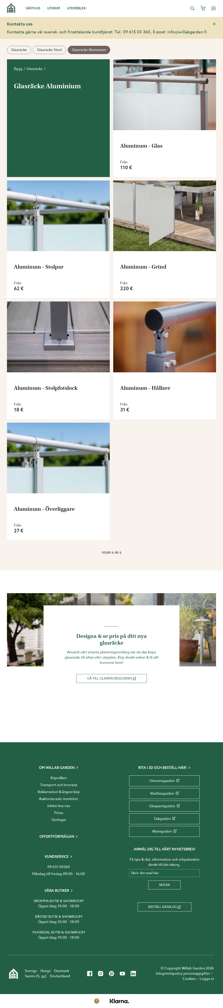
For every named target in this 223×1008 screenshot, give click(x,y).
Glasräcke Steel (49, 50)
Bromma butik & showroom (58, 901)
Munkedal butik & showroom (58, 932)
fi (38, 976)
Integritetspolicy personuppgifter (183, 973)
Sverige (31, 971)
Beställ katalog (162, 906)
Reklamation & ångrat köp (59, 792)
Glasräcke (19, 50)
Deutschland (60, 976)
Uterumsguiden (162, 780)
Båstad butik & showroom (58, 916)
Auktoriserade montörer (58, 799)
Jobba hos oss (58, 806)
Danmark (61, 971)
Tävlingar (58, 819)
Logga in (207, 978)
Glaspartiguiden (162, 806)
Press (58, 813)
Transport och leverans (58, 785)
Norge (46, 971)
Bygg (18, 69)
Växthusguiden (162, 793)
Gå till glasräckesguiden (109, 678)
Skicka (164, 884)
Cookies (189, 978)
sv (43, 976)
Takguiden (162, 818)
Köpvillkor (59, 778)
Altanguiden (162, 831)
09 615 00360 (58, 867)
